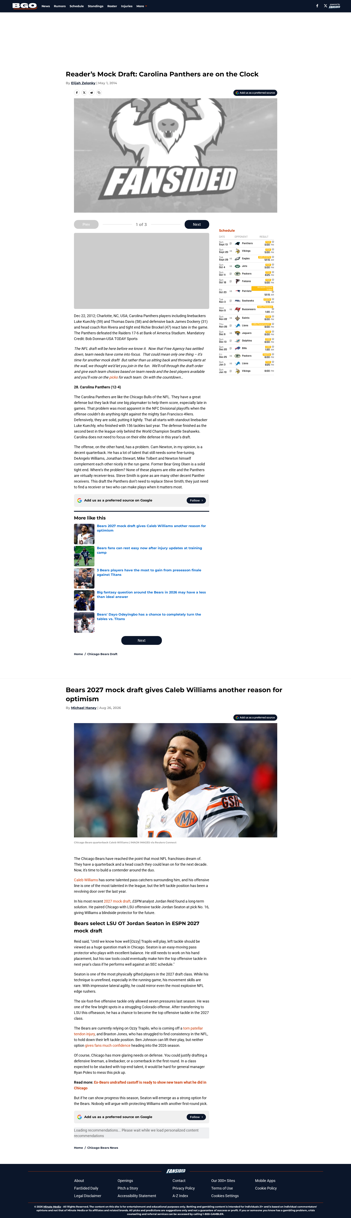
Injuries (126, 6)
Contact (179, 1180)
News (46, 6)
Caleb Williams (86, 880)
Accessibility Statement (137, 1196)
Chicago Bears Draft (102, 654)
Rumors (60, 6)
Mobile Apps (265, 1180)
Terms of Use (222, 1188)
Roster (112, 6)
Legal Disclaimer (87, 1196)
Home (78, 654)
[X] (325, 5)
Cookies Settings (225, 1196)
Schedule (77, 6)
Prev (86, 224)
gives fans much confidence (108, 1045)
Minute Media (52, 1206)
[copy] (99, 92)
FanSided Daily (86, 1188)
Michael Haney (84, 708)
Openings (125, 1180)
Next (197, 224)
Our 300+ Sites (223, 1180)
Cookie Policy (266, 1188)
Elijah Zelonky (83, 83)
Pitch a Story (128, 1188)
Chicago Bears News (102, 1148)
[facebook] (317, 5)
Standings (95, 6)
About (79, 1180)
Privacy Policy (184, 1188)
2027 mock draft (117, 901)
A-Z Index (180, 1196)
